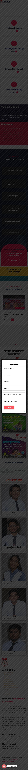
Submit (10, 407)
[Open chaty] (4, 766)
